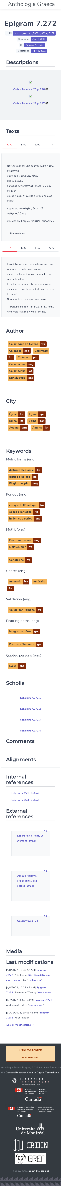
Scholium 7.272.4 (30, 730)
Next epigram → (30, 1057)
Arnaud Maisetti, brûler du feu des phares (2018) (27, 881)
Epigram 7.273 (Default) (26, 800)
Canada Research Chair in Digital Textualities (32, 1072)
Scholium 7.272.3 (30, 719)
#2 (45, 871)
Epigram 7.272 (43, 1000)
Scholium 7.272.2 (30, 709)
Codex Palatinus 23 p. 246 (29, 89)
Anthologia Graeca (31, 4)
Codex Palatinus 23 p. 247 (29, 103)
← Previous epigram (30, 1050)
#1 (45, 830)
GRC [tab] (9, 145)
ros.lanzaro (34, 980)
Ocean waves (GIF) (28, 921)
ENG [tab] (37, 145)
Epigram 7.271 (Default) (26, 793)
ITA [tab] (51, 145)
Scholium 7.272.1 (30, 698)
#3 (45, 916)
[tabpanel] (30, 197)
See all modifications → (20, 1025)
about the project (38, 1171)
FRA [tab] (23, 145)
